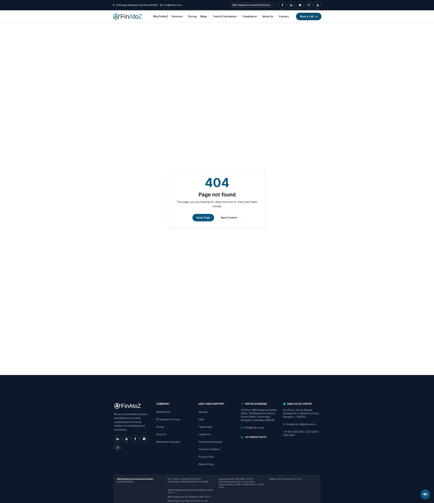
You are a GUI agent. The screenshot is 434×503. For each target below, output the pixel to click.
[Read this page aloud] (425, 494)
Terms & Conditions (209, 449)
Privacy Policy (206, 456)
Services (177, 16)
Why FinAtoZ (160, 16)
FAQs (201, 419)
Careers (284, 16)
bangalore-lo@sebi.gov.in (301, 424)
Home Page (203, 217)
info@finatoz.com (254, 427)
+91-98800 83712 (256, 437)
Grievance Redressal (210, 441)
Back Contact (229, 217)
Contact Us (205, 434)
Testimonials (205, 426)
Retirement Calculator (168, 441)
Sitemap (203, 411)
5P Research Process (168, 419)
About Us (267, 16)
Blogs (203, 16)
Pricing (192, 16)
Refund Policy (206, 464)
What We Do (163, 411)
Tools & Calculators (224, 16)
